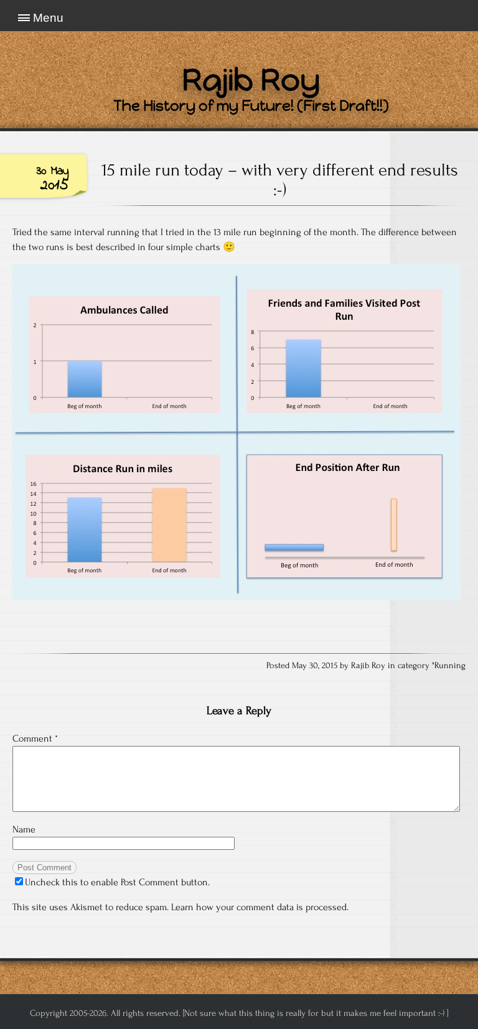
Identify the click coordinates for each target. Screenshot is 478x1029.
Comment (35, 738)
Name (23, 829)
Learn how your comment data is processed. (260, 907)
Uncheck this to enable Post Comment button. (117, 882)
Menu (48, 17)
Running (450, 666)
